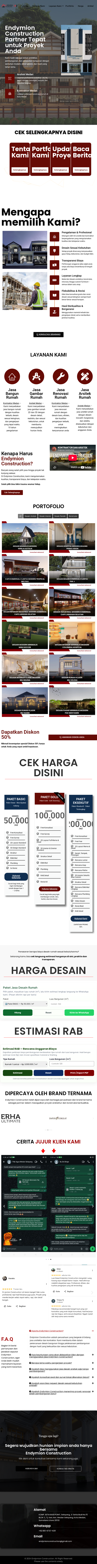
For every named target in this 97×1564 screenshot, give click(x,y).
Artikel (91, 6)
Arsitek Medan (25, 74)
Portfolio (70, 6)
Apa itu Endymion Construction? (47, 1330)
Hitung (17, 1012)
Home (25, 6)
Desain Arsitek (30, 516)
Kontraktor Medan (27, 90)
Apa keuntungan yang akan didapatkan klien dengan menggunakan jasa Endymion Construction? (56, 1355)
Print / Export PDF (79, 1072)
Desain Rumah (60, 516)
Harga (80, 6)
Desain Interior (45, 516)
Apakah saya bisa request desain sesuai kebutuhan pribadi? (55, 1384)
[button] (63, 50)
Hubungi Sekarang (16, 876)
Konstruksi (73, 516)
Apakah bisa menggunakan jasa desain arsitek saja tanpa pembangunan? (59, 1370)
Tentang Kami (38, 6)
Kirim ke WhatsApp (79, 1012)
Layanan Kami (55, 6)
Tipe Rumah (9, 1059)
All (20, 516)
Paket (5, 999)
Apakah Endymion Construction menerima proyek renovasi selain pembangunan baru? (60, 1392)
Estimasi (17, 1072)
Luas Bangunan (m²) (58, 999)
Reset (48, 1012)
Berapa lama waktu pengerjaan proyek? (51, 1363)
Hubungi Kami (80, 918)
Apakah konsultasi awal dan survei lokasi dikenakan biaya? (60, 1377)
